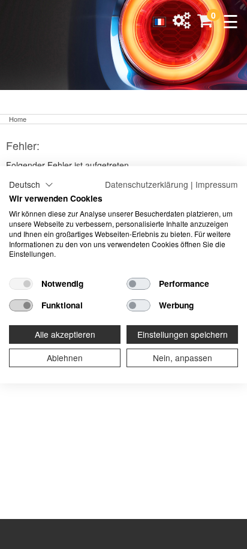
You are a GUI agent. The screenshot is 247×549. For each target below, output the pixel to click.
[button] (31, 184)
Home (17, 119)
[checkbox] (21, 284)
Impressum (216, 184)
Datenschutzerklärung (146, 184)
